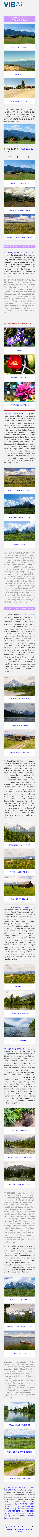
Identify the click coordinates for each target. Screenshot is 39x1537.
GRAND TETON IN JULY (19, 183)
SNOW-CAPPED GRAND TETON (19, 1327)
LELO (19, 350)
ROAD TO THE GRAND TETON (19, 491)
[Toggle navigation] (6, 10)
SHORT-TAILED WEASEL (19, 1131)
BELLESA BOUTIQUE (19, 378)
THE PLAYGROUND (19, 47)
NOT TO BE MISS (19, 1041)
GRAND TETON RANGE (19, 1300)
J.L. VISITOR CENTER (19, 1014)
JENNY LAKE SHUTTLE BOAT (19, 1158)
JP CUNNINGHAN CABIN (19, 753)
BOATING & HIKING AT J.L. (19, 1184)
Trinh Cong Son (27, 149)
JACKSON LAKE (19, 1354)
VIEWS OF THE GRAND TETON (19, 1452)
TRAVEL (27, 1526)
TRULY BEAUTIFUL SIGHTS (19, 1425)
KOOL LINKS (15, 1526)
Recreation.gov (22, 1513)
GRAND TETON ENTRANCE (19, 210)
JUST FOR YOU (23, 1529)
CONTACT (19, 1532)
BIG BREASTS (19, 544)
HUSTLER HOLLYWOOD (19, 405)
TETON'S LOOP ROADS (19, 872)
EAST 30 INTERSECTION (19, 101)
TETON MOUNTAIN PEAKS (19, 845)
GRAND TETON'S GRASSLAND (19, 237)
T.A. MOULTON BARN (19, 899)
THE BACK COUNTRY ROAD (19, 1479)
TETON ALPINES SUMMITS (19, 699)
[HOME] (6, 1526)
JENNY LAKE (19, 74)
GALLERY (9, 1529)
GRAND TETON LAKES (19, 726)
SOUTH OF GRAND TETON (19, 517)
